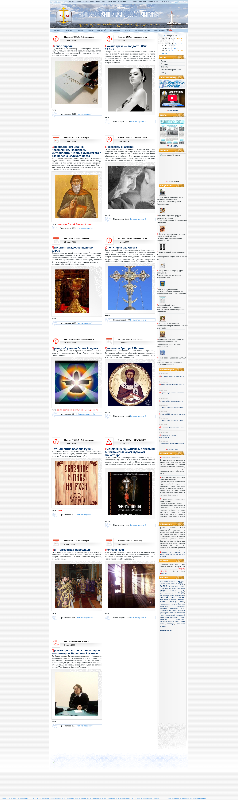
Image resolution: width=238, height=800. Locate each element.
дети (182, 591)
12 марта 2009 (70, 444)
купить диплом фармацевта (195, 798)
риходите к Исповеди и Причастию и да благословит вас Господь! (172, 554)
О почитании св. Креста (121, 247)
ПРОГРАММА (115, 30)
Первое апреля (62, 46)
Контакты (164, 67)
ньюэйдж (88, 410)
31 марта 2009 (70, 41)
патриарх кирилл (165, 610)
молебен (181, 599)
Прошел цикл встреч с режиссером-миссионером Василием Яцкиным (76, 652)
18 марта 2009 (70, 343)
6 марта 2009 (123, 544)
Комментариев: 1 (138, 320)
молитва (163, 602)
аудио (181, 581)
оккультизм (163, 608)
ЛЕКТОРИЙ (101, 30)
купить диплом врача (66, 798)
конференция (179, 595)
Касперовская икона (167, 595)
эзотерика (67, 410)
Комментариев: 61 (86, 414)
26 (172, 51)
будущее (181, 584)
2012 (161, 581)
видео (163, 585)
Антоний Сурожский (77, 224)
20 (175, 48)
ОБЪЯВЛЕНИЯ (140, 440)
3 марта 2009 (69, 645)
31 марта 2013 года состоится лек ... (172, 407)
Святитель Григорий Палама (124, 348)
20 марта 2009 (123, 242)
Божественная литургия (168, 584)
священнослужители (167, 621)
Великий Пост (114, 549)
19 (172, 48)
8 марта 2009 (69, 544)
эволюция (170, 624)
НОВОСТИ (68, 30)
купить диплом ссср (99, 798)
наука (182, 602)
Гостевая (164, 64)
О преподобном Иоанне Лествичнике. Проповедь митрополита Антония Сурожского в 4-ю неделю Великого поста (76, 151)
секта (177, 621)
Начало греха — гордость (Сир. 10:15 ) (126, 48)
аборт (166, 581)
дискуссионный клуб (168, 593)
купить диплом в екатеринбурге (45, 798)
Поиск (163, 61)
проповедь (62, 224)
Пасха (182, 608)
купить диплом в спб (176, 798)
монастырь (173, 602)
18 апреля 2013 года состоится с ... (171, 401)
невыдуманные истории (168, 604)
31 (166, 53)
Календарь (85, 138)
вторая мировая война (168, 588)
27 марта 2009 (70, 141)
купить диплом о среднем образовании (143, 798)
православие (169, 613)
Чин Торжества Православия (71, 549)
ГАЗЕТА (127, 30)
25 (169, 51)
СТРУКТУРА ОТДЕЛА (142, 30)
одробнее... (165, 573)
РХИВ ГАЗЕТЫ (172, 146)
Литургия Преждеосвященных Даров (72, 249)
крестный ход (167, 597)
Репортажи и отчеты (80, 641)
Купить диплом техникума (117, 798)
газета (173, 591)
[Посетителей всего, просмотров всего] (59, 763)
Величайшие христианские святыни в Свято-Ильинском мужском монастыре (130, 452)
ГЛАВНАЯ (56, 30)
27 (175, 51)
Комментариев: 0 (85, 114)
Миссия (67, 37)
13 (175, 46)
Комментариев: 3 (85, 515)
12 (172, 46)
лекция (181, 597)
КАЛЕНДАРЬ (159, 30)
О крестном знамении (119, 146)
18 (169, 48)
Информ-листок (87, 37)
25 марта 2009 (70, 242)
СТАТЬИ (90, 30)
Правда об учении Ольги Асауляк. (75, 348)
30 (163, 53)
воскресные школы (176, 586)
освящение (174, 608)
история (181, 593)
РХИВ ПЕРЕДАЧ (173, 110)
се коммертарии (172, 449)
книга (95, 410)
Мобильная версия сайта (171, 70)
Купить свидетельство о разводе (15, 798)
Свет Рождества (171, 617)
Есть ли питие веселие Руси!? (72, 449)
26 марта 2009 (123, 141)
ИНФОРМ (79, 30)
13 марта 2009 (123, 343)
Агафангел (173, 582)
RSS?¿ (163, 73)
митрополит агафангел (168, 599)
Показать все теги (166, 630)
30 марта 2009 (123, 41)
